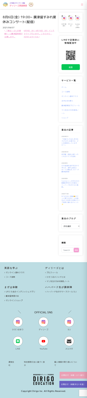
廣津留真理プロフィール (71, 105)
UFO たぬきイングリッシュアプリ (20, 291)
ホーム (64, 87)
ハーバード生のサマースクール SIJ (62, 291)
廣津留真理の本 (12, 296)
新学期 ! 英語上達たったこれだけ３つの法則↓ (70, 155)
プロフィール (52, 272)
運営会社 (11, 363)
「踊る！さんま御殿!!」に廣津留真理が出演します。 (13, 33)
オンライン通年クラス (70, 96)
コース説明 (66, 91)
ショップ (65, 118)
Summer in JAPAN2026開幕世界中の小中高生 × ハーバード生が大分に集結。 (70, 184)
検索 (64, 242)
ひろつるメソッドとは (56, 276)
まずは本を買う (67, 101)
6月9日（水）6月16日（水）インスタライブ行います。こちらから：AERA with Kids (39, 33)
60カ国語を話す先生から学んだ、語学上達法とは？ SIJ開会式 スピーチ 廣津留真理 (70, 169)
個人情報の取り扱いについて (65, 363)
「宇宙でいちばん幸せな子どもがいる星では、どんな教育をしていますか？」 (70, 142)
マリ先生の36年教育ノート (58, 281)
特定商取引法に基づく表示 (34, 363)
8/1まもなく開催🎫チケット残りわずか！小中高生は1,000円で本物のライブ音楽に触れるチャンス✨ (71, 200)
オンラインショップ (14, 300)
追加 (70, 67)
